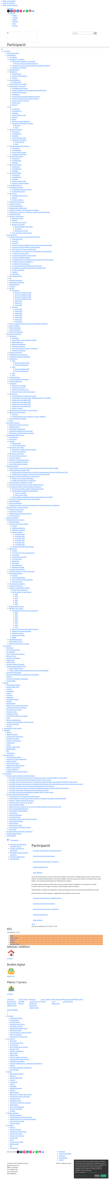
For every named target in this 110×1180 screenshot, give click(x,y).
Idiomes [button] (12, 13)
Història (12, 1066)
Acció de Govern (15, 1022)
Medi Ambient (14, 1092)
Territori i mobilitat (16, 1109)
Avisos (12, 936)
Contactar (10, 9)
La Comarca (11, 1039)
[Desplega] (20, 840)
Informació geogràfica (17, 1061)
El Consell (10, 1016)
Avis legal (62, 1152)
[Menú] (2, 49)
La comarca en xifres (16, 1043)
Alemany (15, 22)
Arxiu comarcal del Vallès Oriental (23, 1002)
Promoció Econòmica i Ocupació (20, 1103)
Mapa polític (14, 1053)
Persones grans (15, 1099)
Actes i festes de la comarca (19, 1047)
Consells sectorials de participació (44, 856)
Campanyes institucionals (18, 1132)
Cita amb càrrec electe (17, 1121)
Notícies (12, 1127)
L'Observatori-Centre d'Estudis (20, 1097)
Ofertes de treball (15, 1030)
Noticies (12, 940)
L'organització (14, 1020)
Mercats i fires (14, 1049)
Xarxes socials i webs (16, 1142)
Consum (12, 1080)
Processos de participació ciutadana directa (47, 851)
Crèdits (61, 1160)
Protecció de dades (65, 1154)
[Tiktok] (24, 11)
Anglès (15, 20)
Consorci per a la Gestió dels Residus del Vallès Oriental (34, 1005)
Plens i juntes (14, 938)
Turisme (12, 1111)
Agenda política (15, 944)
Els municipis (14, 1045)
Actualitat (10, 1125)
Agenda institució (15, 1130)
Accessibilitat (63, 1158)
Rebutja (97, 1175)
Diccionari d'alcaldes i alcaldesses (20, 1068)
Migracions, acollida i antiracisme (20, 1094)
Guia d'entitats (14, 859)
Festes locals (14, 1055)
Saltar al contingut (9, 3)
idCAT (81, 999)
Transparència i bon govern (19, 1037)
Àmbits (9, 1072)
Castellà (15, 17)
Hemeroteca (14, 1148)
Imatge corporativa (16, 1134)
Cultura (12, 1084)
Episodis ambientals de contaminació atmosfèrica (26, 1063)
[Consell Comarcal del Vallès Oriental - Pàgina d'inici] (22, 37)
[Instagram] (21, 11)
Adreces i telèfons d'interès (19, 1057)
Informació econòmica (17, 1024)
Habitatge (13, 1086)
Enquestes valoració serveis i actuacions (46, 862)
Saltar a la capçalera (9, 1)
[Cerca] (95, 33)
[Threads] (30, 11)
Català (15, 15)
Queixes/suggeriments (17, 857)
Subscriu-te (10, 976)
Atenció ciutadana (15, 1035)
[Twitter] (8, 11)
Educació (13, 1076)
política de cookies (91, 1172)
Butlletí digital (14, 1144)
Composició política (16, 1018)
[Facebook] (11, 11)
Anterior (9, 1010)
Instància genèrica (16, 1115)
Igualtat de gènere (16, 1088)
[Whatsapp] (27, 11)
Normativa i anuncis (16, 1026)
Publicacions (14, 1138)
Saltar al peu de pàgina (10, 5)
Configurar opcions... (81, 1175)
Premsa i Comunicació (17, 1136)
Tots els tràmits (15, 1123)
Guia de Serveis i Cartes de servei (20, 1033)
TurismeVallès (14, 1070)
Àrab (14, 24)
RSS (11, 1146)
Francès (15, 26)
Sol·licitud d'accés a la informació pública (23, 1119)
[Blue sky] (33, 11)
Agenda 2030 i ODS (16, 1078)
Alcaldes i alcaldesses (17, 1051)
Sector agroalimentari (17, 1107)
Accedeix (10, 958)
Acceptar (103, 1175)
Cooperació (13, 1082)
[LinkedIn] (17, 11)
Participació (15, 840)
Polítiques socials (15, 1101)
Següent (15, 1010)
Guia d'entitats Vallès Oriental (19, 1059)
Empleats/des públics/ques (18, 1028)
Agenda (12, 942)
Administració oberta (17, 1074)
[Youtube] (14, 11)
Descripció (13, 1041)
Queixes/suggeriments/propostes (21, 1117)
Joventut (12, 1090)
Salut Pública (14, 1105)
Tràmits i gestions (13, 1113)
